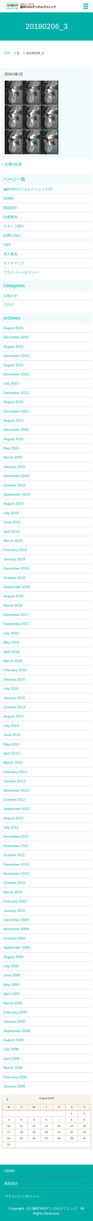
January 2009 (14, 1021)
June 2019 (11, 522)
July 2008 (11, 1049)
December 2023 (16, 374)
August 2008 (13, 1040)
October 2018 (14, 578)
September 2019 (16, 494)
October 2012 (14, 800)
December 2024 (16, 356)
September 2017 (16, 624)
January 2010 (14, 911)
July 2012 (11, 827)
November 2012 (16, 790)
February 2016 (15, 670)
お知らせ (10, 296)
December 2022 (16, 393)
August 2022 (13, 402)
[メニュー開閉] (85, 6)
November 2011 (16, 846)
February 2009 (15, 1012)
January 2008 (14, 1086)
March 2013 (12, 762)
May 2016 (11, 642)
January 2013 (14, 781)
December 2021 (16, 411)
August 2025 (13, 346)
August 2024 (13, 365)
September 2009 (16, 947)
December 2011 (16, 836)
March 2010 (12, 892)
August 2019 (13, 504)
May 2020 (11, 448)
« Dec (7, 1099)
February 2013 (15, 772)
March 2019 (12, 541)
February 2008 (15, 1077)
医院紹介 (10, 208)
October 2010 (14, 883)
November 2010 (16, 873)
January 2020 (14, 467)
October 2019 (14, 485)
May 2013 (11, 744)
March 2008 (12, 1068)
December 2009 (16, 920)
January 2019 (14, 559)
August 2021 (13, 420)
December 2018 (16, 568)
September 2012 (16, 809)
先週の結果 (13, 164)
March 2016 (12, 661)
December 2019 (16, 476)
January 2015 (14, 698)
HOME (8, 198)
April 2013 (11, 753)
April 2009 (11, 994)
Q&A (7, 245)
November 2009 (16, 929)
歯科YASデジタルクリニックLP (27, 189)
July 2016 (11, 633)
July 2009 (11, 966)
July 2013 (11, 726)
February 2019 (15, 550)
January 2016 (14, 679)
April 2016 (11, 652)
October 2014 (14, 707)
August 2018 (13, 596)
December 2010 (16, 864)
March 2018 (12, 605)
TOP (7, 53)
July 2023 (11, 383)
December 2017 (16, 615)
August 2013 (13, 716)
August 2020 (13, 439)
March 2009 (12, 1003)
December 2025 (16, 337)
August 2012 (13, 818)
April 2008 (11, 1058)
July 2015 (11, 689)
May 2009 (11, 985)
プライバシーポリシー (20, 272)
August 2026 (13, 328)
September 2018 (16, 587)
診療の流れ (12, 235)
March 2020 (12, 457)
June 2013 (11, 735)
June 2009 (11, 975)
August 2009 (13, 957)
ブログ (8, 305)
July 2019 (11, 513)
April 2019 (11, 531)
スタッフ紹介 (13, 226)
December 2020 (16, 430)
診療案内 (10, 217)
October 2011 (14, 855)
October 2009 (14, 938)
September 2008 (16, 1031)
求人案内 (10, 254)
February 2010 (15, 901)
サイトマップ (13, 263)
